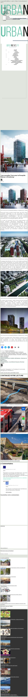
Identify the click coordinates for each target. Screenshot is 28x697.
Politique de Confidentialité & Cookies (13, 19)
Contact (4, 20)
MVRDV (6, 354)
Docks (17, 353)
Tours (2, 355)
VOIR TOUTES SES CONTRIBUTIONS (10, 372)
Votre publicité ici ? (4, 548)
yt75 (4, 470)
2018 (9, 352)
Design (4, 14)
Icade (20, 353)
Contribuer (8, 17)
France (7, 9)
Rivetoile (19, 354)
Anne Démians (14, 352)
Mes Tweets (3, 608)
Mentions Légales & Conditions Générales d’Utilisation (16, 18)
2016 (6, 352)
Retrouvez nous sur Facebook (7, 550)
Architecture (5, 12)
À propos (5, 15)
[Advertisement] (14, 84)
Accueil (4, 7)
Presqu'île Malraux (12, 354)
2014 (4, 352)
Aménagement (6, 13)
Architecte (20, 352)
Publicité (7, 16)
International (8, 10)
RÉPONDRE (6, 481)
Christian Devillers (11, 353)
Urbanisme (5, 11)
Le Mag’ (4, 8)
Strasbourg (24, 354)
